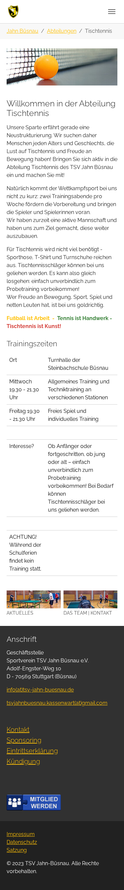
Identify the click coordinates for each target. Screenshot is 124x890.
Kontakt (18, 730)
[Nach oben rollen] (109, 875)
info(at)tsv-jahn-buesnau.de (40, 690)
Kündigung (23, 761)
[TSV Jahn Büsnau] (13, 11)
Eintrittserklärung (32, 751)
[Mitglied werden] (34, 802)
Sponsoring (24, 740)
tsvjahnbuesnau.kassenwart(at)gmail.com (57, 703)
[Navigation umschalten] (111, 11)
